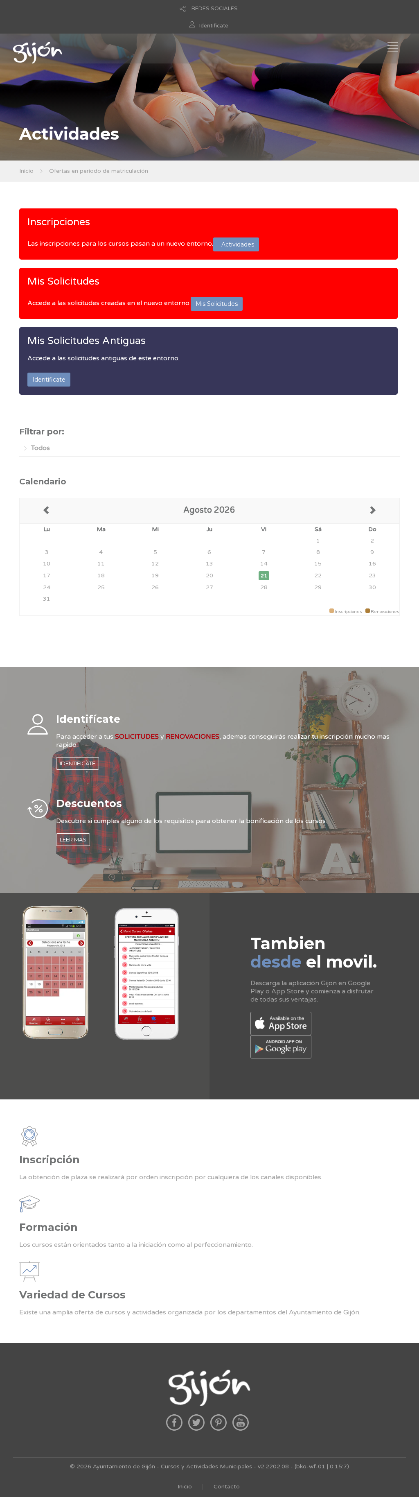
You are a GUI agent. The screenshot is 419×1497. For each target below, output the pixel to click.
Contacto (227, 1486)
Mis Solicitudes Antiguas (86, 341)
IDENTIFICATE (77, 763)
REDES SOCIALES (214, 8)
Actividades (236, 244)
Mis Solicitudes (63, 281)
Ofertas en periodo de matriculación (98, 170)
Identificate (213, 26)
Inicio (26, 170)
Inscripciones (58, 222)
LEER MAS (73, 839)
